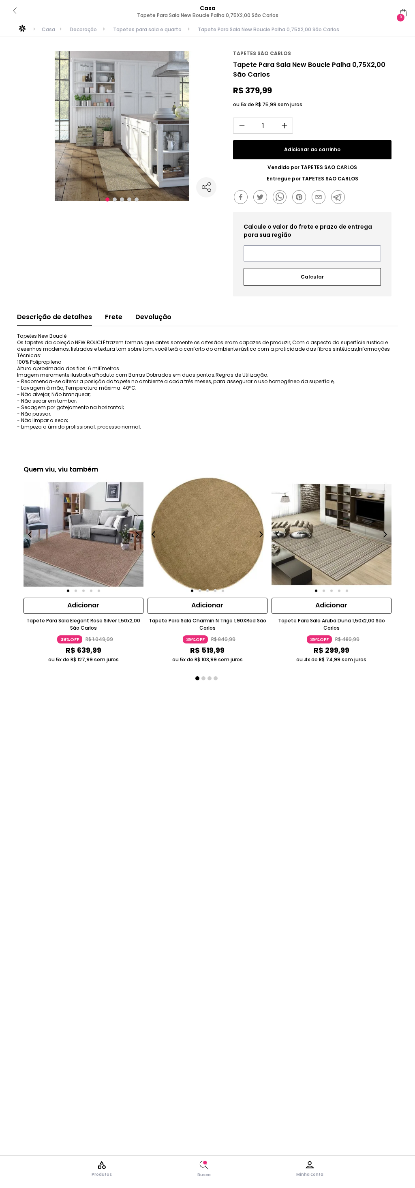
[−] (241, 126)
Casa (48, 29)
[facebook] (243, 198)
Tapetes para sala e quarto (147, 29)
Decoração (83, 29)
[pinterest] (301, 198)
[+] (284, 126)
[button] (107, 199)
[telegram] (340, 198)
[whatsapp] (282, 198)
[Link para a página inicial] (22, 31)
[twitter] (262, 198)
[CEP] (312, 242)
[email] (320, 198)
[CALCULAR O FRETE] (312, 274)
